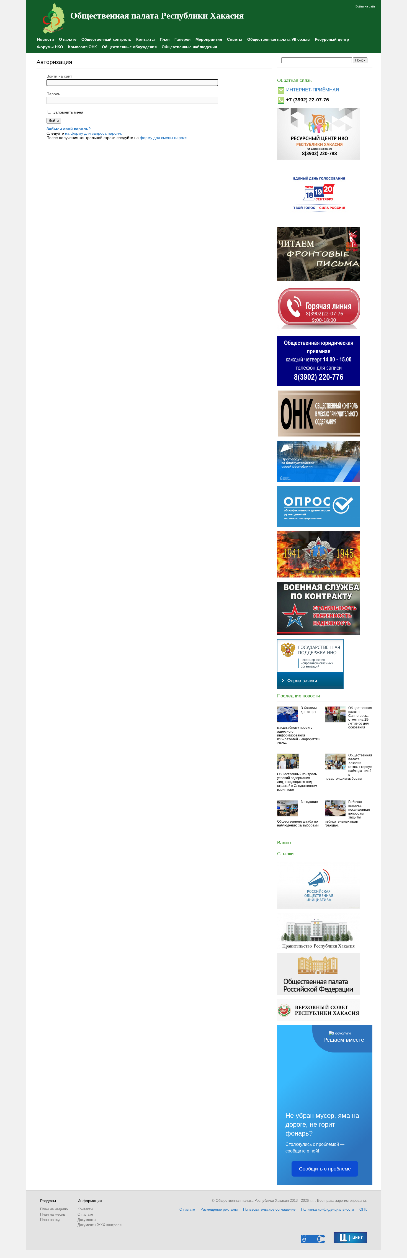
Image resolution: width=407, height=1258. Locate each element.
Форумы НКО (50, 47)
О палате (67, 39)
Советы (234, 39)
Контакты (145, 39)
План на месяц (52, 1214)
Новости (45, 39)
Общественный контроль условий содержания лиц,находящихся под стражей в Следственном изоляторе (297, 782)
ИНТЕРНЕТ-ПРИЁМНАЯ (312, 90)
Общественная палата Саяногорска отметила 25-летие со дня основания (360, 717)
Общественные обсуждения (129, 47)
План (164, 39)
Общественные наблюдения (189, 47)
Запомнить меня (67, 112)
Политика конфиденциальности (327, 1209)
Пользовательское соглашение (269, 1209)
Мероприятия (208, 39)
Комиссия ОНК (82, 47)
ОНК (363, 1209)
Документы (87, 1220)
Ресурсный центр (332, 39)
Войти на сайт (365, 6)
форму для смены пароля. (164, 137)
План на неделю (54, 1209)
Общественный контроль (106, 39)
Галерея (182, 39)
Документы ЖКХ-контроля (100, 1225)
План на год (50, 1220)
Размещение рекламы (219, 1209)
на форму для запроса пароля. (93, 133)
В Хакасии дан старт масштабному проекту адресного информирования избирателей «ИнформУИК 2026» (299, 725)
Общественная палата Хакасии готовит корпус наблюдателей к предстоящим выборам (348, 767)
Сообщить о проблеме (325, 1169)
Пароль (53, 94)
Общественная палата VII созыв (278, 39)
